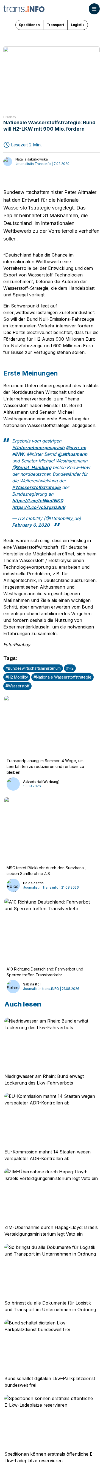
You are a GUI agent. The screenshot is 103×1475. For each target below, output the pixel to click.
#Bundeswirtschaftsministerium (33, 668)
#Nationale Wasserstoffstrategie (62, 677)
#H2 (70, 668)
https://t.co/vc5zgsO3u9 (38, 507)
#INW (18, 454)
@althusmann (72, 454)
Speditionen (29, 25)
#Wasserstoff (17, 686)
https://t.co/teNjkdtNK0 (37, 500)
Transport (55, 25)
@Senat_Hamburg (31, 467)
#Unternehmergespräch (38, 447)
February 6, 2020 (31, 525)
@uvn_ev (76, 447)
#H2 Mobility (16, 677)
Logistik (77, 25)
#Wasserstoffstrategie (36, 487)
